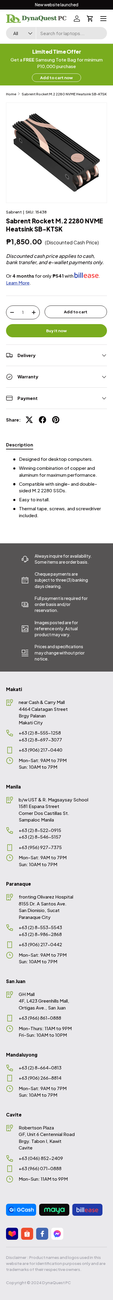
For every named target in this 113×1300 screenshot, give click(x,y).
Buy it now (56, 330)
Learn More (18, 282)
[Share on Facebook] (42, 419)
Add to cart (75, 311)
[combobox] (56, 33)
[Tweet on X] (29, 419)
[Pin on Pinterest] (55, 419)
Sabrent (14, 211)
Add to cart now (56, 77)
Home (11, 94)
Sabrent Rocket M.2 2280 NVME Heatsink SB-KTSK (64, 94)
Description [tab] (19, 444)
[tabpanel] (56, 487)
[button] (90, 18)
